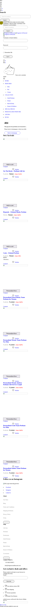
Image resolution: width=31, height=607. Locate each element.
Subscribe (8, 581)
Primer (5, 542)
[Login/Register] (1, 6)
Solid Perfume (6, 539)
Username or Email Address (10, 37)
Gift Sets (5, 528)
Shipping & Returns (8, 510)
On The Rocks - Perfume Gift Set (14, 171)
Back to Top (3, 604)
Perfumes (5, 531)
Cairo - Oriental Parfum (11, 253)
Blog (4, 503)
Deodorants (6, 535)
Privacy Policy (6, 514)
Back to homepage (12, 133)
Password (5, 45)
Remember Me (8, 52)
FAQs (4, 518)
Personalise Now (11, 291)
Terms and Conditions (8, 507)
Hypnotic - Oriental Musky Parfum (14, 212)
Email (5, 575)
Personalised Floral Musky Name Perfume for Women (14, 298)
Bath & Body (6, 546)
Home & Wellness (7, 550)
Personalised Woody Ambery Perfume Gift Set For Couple (12, 383)
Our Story (5, 499)
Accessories (6, 553)
